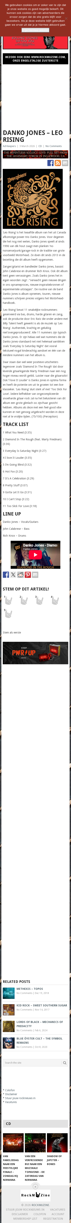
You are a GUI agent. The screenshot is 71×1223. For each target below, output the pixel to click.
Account (58, 1214)
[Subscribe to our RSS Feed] (58, 163)
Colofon (10, 1090)
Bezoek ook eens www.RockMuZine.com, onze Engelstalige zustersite (35, 58)
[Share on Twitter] (13, 575)
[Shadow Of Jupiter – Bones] (57, 1143)
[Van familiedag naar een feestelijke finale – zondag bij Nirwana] (13, 1143)
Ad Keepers (9, 146)
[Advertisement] (35, 95)
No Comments (54, 146)
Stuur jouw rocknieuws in (20, 1098)
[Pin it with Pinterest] (28, 575)
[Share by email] (35, 575)
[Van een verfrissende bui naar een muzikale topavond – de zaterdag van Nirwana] (35, 1143)
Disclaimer (11, 1094)
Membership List (25, 1218)
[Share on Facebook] (6, 575)
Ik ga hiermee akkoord (35, 30)
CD (40, 146)
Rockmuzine (40, 1205)
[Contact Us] (65, 163)
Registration (53, 1218)
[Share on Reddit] (20, 575)
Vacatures (11, 1102)
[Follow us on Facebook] (50, 163)
